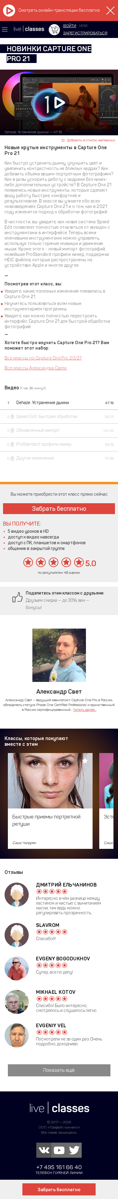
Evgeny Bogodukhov (63, 959)
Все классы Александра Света (36, 368)
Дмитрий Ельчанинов (66, 885)
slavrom (48, 925)
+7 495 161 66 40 (59, 1167)
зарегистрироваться (85, 33)
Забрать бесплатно (59, 508)
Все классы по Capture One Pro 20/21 (43, 358)
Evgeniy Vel (51, 1025)
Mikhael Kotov (56, 992)
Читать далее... (85, 710)
